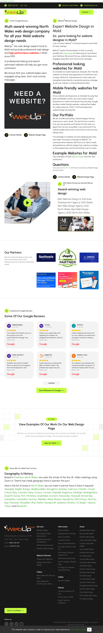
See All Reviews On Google (50, 390)
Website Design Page (37, 135)
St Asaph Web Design (87, 579)
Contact (85, 12)
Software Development (45, 545)
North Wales (31, 477)
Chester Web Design (87, 537)
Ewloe (17, 495)
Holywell (75, 495)
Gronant (53, 495)
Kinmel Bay (86, 495)
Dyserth (8, 495)
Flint (23, 495)
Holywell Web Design (87, 559)
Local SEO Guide (64, 540)
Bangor (26, 489)
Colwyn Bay (10, 492)
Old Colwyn (81, 499)
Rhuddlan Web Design (87, 572)
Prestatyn (19, 477)
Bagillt (18, 489)
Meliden (42, 499)
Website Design (77, 157)
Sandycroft (50, 502)
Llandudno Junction (27, 499)
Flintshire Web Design (87, 589)
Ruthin (40, 502)
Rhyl (33, 502)
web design (68, 53)
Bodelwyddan (38, 489)
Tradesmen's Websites (45, 559)
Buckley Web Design (87, 533)
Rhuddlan (25, 502)
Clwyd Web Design (86, 592)
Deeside (56, 492)
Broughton (52, 489)
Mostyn (57, 499)
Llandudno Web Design (88, 562)
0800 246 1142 (13, 5)
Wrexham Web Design (87, 582)
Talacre (91, 502)
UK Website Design (86, 599)
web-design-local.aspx (7, 1)
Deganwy (67, 492)
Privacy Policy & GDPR (65, 597)
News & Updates (64, 537)
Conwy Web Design (86, 549)
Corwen (47, 492)
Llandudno (9, 499)
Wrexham (22, 506)
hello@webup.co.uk (91, 5)
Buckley (63, 489)
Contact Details (15, 135)
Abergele (9, 489)
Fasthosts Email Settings (66, 558)
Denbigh (77, 492)
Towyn (7, 506)
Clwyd (91, 489)
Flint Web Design (85, 556)
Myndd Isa (68, 499)
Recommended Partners (66, 543)
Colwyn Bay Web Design (88, 540)
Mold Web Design (86, 566)
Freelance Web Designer (45, 548)
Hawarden (64, 495)
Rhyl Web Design (85, 576)
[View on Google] (9, 326)
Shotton (71, 502)
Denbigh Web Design (87, 553)
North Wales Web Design (88, 595)
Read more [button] (11, 340)
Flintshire (31, 495)
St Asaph (81, 502)
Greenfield (42, 495)
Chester (82, 489)
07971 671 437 (15, 546)
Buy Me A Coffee (64, 581)
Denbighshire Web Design (89, 586)
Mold (50, 499)
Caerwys (72, 489)
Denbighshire (90, 492)
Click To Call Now (14, 610)
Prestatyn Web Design (87, 569)
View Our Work (50, 443)
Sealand (61, 502)
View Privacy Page (78, 629)
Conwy (38, 492)
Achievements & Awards (67, 533)
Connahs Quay (25, 492)
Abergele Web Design (87, 530)
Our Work (51, 419)
